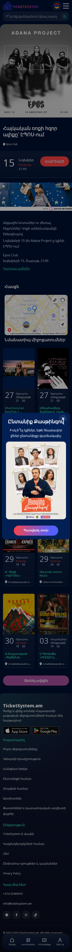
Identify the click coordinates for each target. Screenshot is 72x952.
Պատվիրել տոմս (36, 530)
